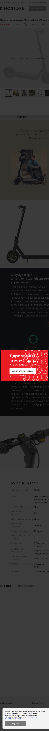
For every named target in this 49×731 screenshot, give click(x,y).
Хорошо (15, 724)
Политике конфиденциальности (21, 718)
